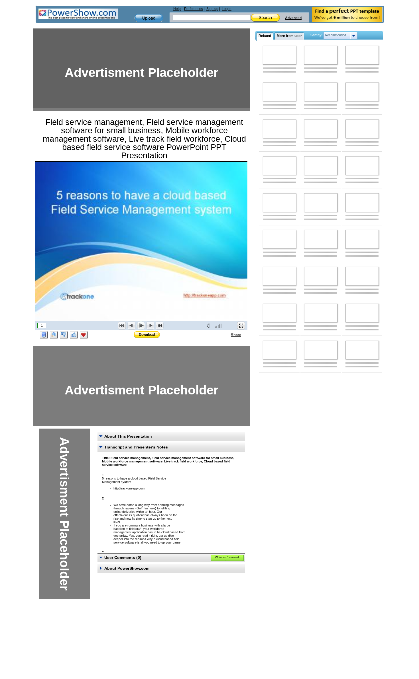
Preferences (193, 9)
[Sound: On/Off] (209, 325)
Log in (226, 9)
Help (177, 9)
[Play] (141, 325)
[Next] (150, 325)
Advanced (293, 18)
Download (147, 335)
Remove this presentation (44, 335)
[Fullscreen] (241, 325)
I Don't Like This (64, 335)
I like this (74, 335)
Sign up (212, 9)
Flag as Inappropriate (54, 335)
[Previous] (131, 325)
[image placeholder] (279, 55)
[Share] (227, 335)
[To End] (159, 325)
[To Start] (122, 325)
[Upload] (148, 18)
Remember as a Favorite (84, 335)
